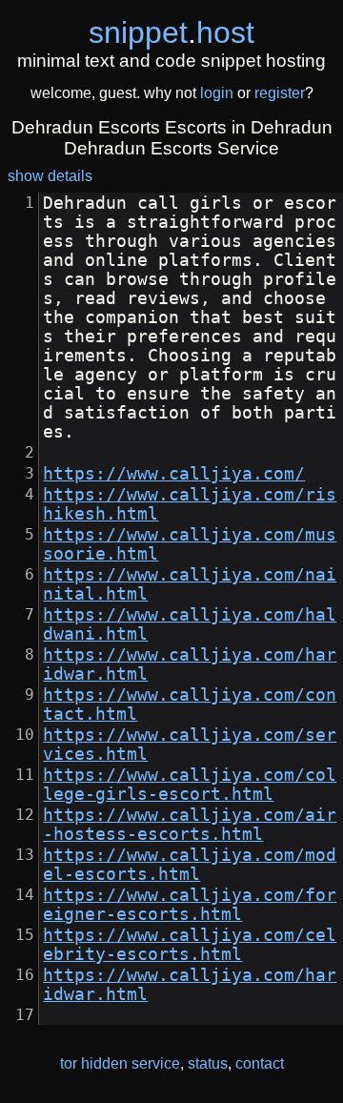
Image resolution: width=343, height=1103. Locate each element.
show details (50, 176)
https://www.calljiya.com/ (174, 473)
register (279, 93)
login (216, 93)
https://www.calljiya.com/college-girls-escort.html (189, 785)
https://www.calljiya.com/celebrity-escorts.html (189, 945)
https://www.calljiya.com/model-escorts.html (189, 865)
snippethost (171, 32)
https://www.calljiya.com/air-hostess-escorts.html (189, 825)
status (208, 1063)
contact (259, 1063)
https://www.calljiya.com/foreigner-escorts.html (189, 905)
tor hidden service (120, 1063)
